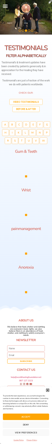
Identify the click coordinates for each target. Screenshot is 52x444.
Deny (26, 424)
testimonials (41, 23)
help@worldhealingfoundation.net (26, 377)
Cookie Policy (19, 440)
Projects (9, 23)
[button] (47, 390)
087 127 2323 (26, 380)
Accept (26, 416)
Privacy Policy (32, 440)
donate (26, 23)
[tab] (26, 176)
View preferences (26, 432)
